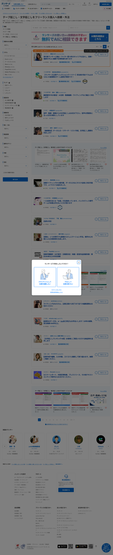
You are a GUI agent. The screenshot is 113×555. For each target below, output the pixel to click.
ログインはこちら (56, 290)
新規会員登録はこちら (56, 292)
